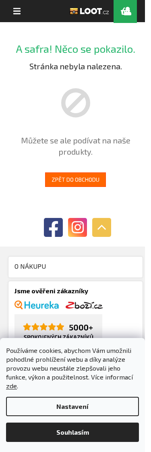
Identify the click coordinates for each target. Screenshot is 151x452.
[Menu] (17, 11)
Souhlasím (72, 432)
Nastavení (72, 406)
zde (11, 386)
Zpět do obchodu (75, 179)
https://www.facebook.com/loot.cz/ (53, 227)
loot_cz (77, 227)
